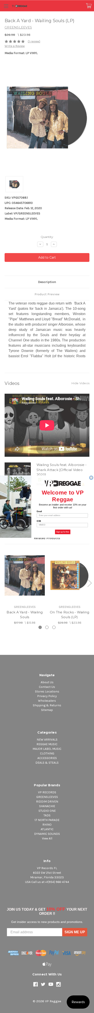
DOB (39, 521)
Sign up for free (62, 532)
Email (39, 511)
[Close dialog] (91, 478)
